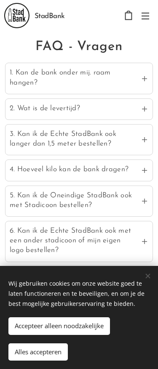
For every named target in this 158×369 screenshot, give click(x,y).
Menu (145, 15)
